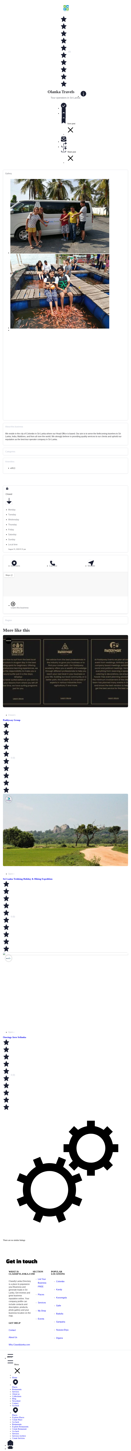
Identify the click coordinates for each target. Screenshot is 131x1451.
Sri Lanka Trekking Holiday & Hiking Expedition (27, 879)
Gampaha (60, 1322)
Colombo (60, 1281)
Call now (53, 566)
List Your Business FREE (42, 1283)
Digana (59, 1338)
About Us (13, 1337)
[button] (68, 1355)
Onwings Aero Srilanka (14, 1037)
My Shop (42, 1311)
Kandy (59, 1289)
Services (42, 1303)
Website (91, 566)
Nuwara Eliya (62, 1330)
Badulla (59, 1314)
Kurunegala (61, 1298)
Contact (12, 1330)
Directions (15, 566)
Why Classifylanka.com (19, 1345)
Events (41, 1319)
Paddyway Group (11, 720)
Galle (58, 1306)
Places (41, 1294)
